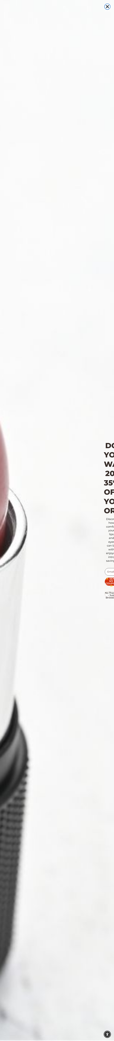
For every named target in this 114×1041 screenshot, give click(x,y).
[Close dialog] (107, 7)
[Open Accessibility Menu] (107, 1034)
